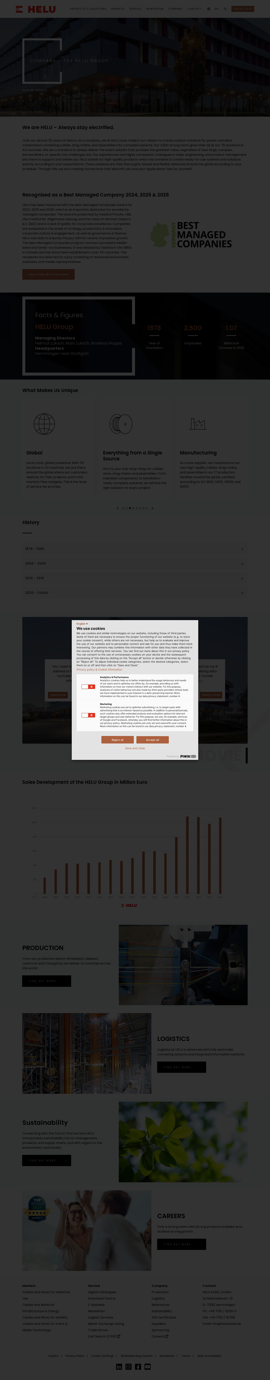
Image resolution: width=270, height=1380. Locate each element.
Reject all (117, 739)
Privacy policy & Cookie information (99, 669)
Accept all (152, 739)
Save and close (135, 748)
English (80, 623)
